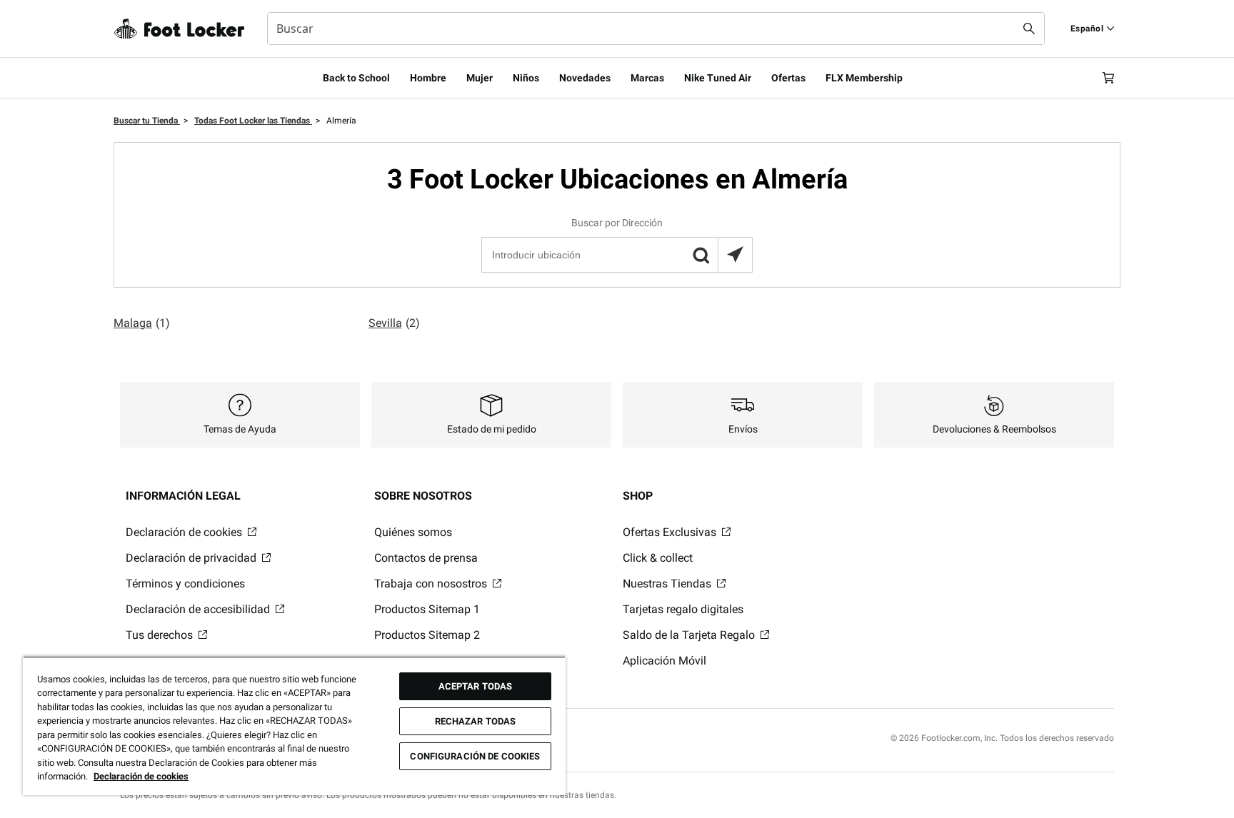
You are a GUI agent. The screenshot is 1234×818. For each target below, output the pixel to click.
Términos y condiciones (185, 583)
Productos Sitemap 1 (427, 609)
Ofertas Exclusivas (671, 532)
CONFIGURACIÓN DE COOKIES (475, 756)
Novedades (585, 78)
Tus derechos (161, 635)
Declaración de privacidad (192, 558)
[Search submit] (1029, 28)
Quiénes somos (413, 532)
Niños (526, 78)
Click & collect (658, 558)
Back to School (356, 78)
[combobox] (656, 28)
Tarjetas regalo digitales (683, 609)
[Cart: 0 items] (1108, 77)
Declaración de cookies (185, 532)
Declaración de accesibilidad (199, 609)
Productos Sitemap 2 (427, 635)
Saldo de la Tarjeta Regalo (690, 635)
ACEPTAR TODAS (475, 686)
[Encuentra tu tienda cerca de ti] (735, 255)
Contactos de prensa (426, 558)
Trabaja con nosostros (432, 583)
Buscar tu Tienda (147, 121)
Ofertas (788, 78)
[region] (294, 725)
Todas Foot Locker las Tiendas (253, 121)
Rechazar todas (475, 721)
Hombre (428, 78)
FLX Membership (864, 78)
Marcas (647, 78)
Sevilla (394, 323)
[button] (700, 255)
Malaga (142, 323)
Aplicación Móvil (664, 660)
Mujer (479, 78)
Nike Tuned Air (717, 78)
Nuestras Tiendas (668, 583)
